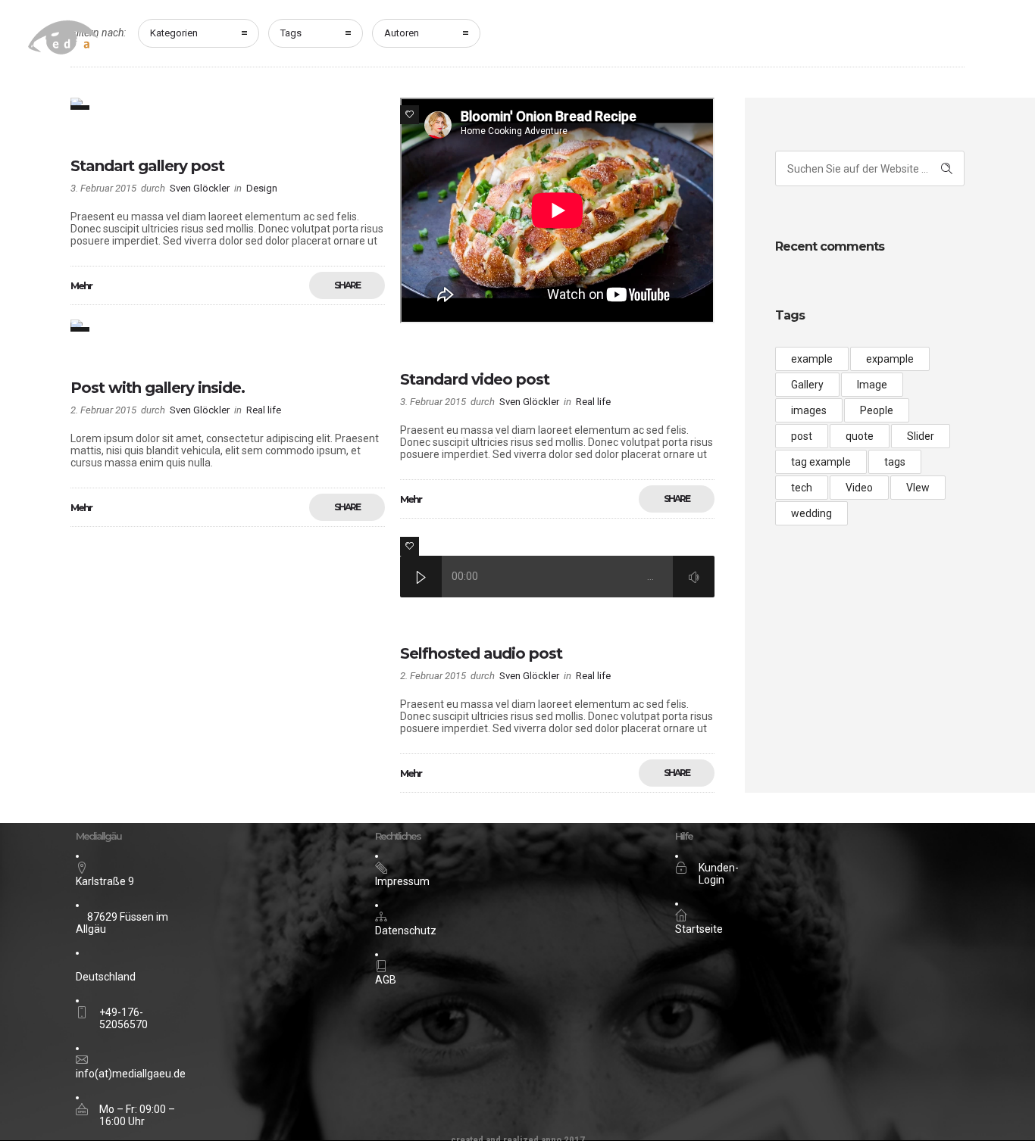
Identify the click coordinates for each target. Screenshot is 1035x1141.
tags (894, 462)
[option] (227, 104)
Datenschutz (405, 930)
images (809, 410)
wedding (811, 513)
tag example (821, 462)
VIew (918, 488)
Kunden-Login (719, 874)
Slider (920, 436)
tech (801, 488)
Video (859, 488)
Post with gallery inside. (157, 388)
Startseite (699, 929)
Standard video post (474, 379)
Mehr (81, 285)
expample (890, 359)
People (876, 410)
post (801, 436)
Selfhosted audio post (481, 653)
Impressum (402, 881)
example (812, 359)
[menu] (986, 41)
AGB (385, 980)
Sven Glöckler (200, 188)
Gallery (807, 385)
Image (872, 385)
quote (860, 436)
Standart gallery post (147, 166)
